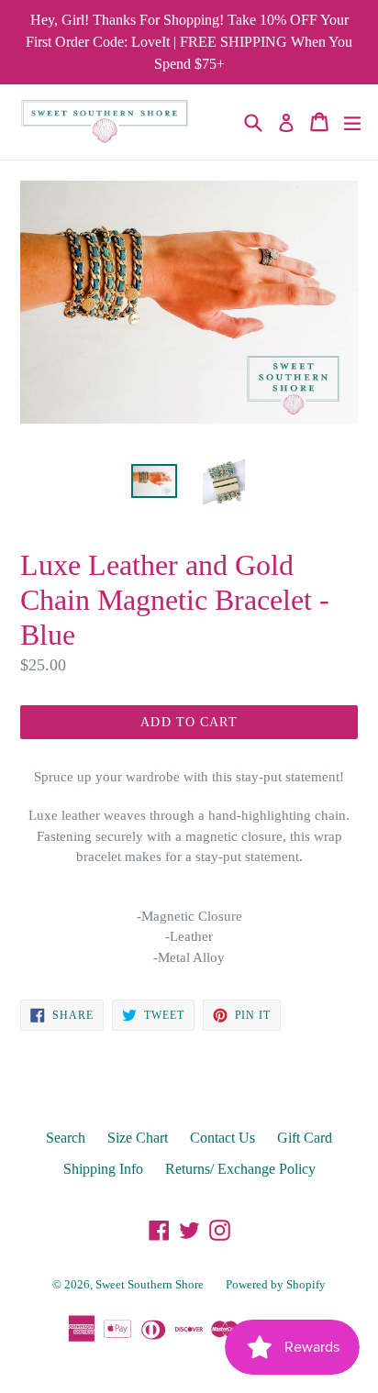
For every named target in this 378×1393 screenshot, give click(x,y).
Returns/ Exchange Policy (240, 1169)
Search (65, 1137)
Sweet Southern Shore (149, 1284)
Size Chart (137, 1137)
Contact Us (222, 1137)
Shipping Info (103, 1169)
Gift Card (304, 1137)
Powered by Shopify (276, 1284)
